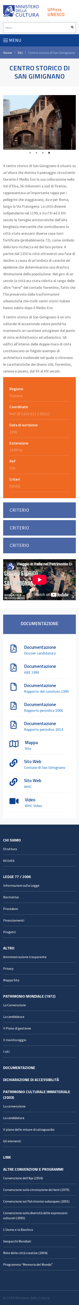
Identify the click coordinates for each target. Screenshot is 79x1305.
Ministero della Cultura (32, 1298)
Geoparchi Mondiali (17, 1241)
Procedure (10, 909)
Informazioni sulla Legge (21, 885)
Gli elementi (12, 1141)
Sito (28, 748)
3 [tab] (43, 153)
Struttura (10, 849)
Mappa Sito (11, 980)
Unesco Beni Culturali (21, 12)
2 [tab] (36, 153)
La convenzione (14, 1106)
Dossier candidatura (40, 653)
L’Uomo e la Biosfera (18, 1229)
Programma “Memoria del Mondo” (28, 1264)
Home (7, 52)
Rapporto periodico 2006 (43, 710)
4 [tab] (49, 153)
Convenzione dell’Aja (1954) (23, 1178)
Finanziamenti (13, 920)
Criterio (19, 510)
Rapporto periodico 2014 (43, 729)
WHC (28, 786)
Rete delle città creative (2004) (25, 1253)
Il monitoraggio (14, 1040)
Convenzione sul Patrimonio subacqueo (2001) (36, 1201)
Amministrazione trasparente (25, 957)
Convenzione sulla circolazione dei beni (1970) (36, 1190)
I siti (6, 1051)
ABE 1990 (31, 672)
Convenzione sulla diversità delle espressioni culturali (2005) (35, 1215)
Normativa (11, 897)
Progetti (9, 932)
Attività (8, 860)
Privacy (8, 968)
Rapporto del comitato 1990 (46, 691)
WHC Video (33, 805)
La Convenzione (14, 1005)
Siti (20, 52)
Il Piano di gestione (17, 1028)
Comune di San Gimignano (44, 767)
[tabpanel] (39, 122)
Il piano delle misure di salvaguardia (28, 1129)
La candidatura (13, 1017)
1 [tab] (30, 153)
